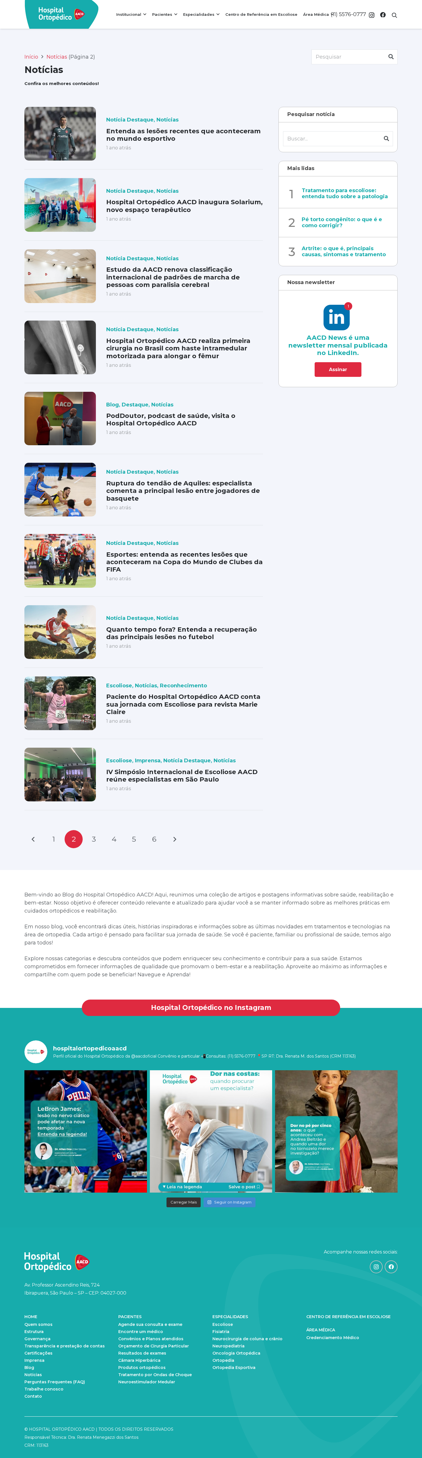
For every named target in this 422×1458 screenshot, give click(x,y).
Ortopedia (223, 1360)
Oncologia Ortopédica (236, 1353)
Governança (37, 1338)
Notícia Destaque (130, 120)
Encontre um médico (140, 1331)
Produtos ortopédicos (142, 1367)
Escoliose (119, 685)
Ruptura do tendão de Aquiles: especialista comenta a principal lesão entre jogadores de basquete (183, 490)
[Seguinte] (174, 839)
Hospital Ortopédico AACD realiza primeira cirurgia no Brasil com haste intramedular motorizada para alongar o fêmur (178, 348)
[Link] (62, 14)
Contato (33, 1396)
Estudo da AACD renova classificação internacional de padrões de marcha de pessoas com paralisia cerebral (173, 277)
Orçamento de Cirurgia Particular (153, 1346)
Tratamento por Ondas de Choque (155, 1374)
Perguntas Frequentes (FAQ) (54, 1381)
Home (30, 1316)
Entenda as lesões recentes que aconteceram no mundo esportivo (183, 134)
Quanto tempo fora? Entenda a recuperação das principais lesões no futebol (181, 633)
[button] (394, 15)
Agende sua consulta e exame (150, 1324)
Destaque (135, 405)
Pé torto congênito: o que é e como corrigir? (342, 222)
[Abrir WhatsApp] (407, 1443)
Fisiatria (220, 1331)
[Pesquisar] (391, 57)
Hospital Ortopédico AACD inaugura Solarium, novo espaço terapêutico (184, 205)
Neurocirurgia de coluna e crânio (247, 1338)
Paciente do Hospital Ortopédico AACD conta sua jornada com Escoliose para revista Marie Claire (183, 704)
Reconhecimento (183, 685)
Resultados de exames (142, 1353)
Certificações (38, 1353)
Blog (112, 405)
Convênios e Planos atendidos (150, 1338)
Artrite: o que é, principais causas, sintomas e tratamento (344, 251)
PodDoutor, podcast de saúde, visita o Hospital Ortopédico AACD (170, 419)
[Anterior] (33, 839)
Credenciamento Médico (332, 1337)
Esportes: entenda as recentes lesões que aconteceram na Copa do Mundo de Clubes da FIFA (184, 562)
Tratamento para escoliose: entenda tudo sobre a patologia (345, 193)
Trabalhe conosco (43, 1389)
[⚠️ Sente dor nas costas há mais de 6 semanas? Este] (211, 1131)
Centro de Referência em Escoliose (348, 1316)
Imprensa (147, 760)
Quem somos (38, 1324)
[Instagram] (371, 15)
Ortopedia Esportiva (233, 1367)
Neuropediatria (228, 1346)
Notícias (167, 120)
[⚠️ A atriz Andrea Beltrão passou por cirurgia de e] (336, 1131)
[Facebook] (383, 15)
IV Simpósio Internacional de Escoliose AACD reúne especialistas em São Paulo (182, 775)
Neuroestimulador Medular (146, 1381)
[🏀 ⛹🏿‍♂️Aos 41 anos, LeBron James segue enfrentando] (85, 1131)
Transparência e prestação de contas (64, 1346)
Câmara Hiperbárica (139, 1360)
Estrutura (34, 1331)
